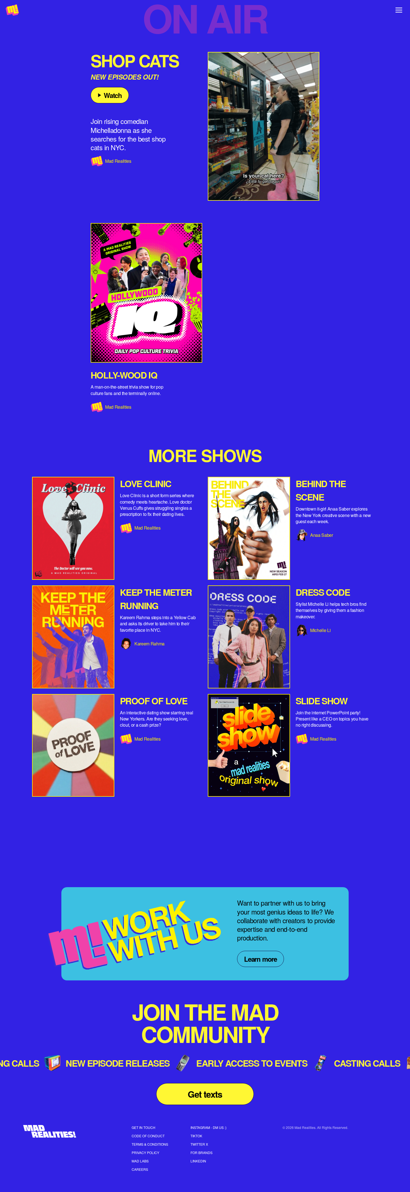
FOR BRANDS (201, 1152)
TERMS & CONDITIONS (150, 1144)
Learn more (260, 959)
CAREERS (140, 1169)
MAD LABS (140, 1161)
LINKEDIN (198, 1161)
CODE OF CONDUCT (148, 1135)
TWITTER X (199, 1144)
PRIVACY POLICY (145, 1152)
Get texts (205, 1094)
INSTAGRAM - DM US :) (208, 1127)
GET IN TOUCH (143, 1127)
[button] (263, 126)
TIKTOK (196, 1135)
